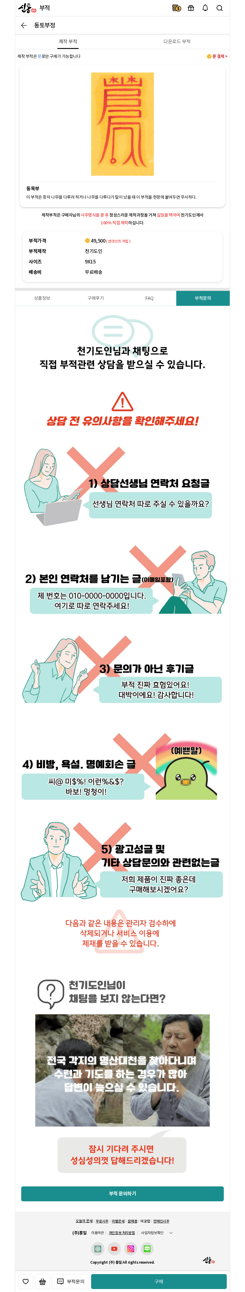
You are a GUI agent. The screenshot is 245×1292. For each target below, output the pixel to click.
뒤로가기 (24, 25)
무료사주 (102, 1221)
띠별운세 (118, 1221)
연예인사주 (161, 1221)
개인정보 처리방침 (122, 1233)
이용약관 (97, 1233)
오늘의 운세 (84, 1221)
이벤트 (191, 8)
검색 (219, 8)
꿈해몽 (132, 1221)
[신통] (26, 8)
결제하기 (176, 8)
